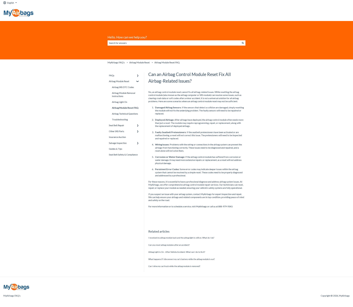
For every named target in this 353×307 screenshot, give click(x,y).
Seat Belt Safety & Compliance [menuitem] (123, 154)
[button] (138, 75)
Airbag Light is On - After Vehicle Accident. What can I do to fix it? (176, 252)
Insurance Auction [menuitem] (117, 137)
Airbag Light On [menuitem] (119, 102)
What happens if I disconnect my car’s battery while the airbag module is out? (181, 259)
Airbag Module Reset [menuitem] (119, 81)
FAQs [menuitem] (111, 75)
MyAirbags (201, 206)
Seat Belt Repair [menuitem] (116, 125)
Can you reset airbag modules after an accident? (169, 245)
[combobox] (174, 43)
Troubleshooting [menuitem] (120, 119)
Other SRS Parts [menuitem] (116, 131)
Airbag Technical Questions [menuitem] (125, 113)
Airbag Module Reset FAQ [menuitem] (125, 107)
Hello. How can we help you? (127, 37)
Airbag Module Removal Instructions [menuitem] (123, 94)
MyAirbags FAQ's (116, 62)
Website (343, 13)
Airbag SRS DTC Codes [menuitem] (123, 87)
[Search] (242, 43)
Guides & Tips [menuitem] (115, 148)
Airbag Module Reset (139, 62)
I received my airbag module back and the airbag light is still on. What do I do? (181, 238)
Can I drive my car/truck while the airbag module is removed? (174, 266)
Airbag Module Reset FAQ (167, 62)
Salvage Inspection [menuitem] (118, 143)
